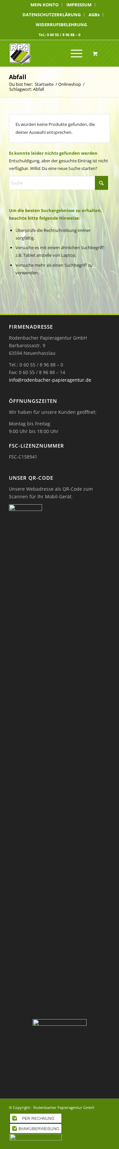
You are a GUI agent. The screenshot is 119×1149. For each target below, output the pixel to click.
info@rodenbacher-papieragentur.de (50, 380)
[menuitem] (44, 5)
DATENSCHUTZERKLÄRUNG (51, 15)
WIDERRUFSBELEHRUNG (61, 24)
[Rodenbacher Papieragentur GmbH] (49, 53)
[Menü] (73, 53)
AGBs (94, 15)
